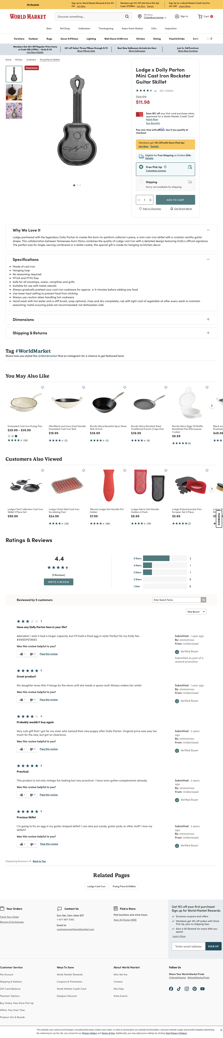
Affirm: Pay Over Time (12, 1010)
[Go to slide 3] (80, 185)
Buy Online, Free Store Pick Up (17, 1003)
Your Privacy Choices (176, 1033)
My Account (6, 974)
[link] (205, 16)
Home (8, 59)
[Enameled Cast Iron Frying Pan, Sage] (12, 436)
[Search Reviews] (203, 600)
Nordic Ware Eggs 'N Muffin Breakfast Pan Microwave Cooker (187, 429)
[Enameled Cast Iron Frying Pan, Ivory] (9, 436)
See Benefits (153, 123)
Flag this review (49, 653)
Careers (118, 981)
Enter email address (189, 946)
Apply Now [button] (152, 119)
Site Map (119, 988)
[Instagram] (187, 988)
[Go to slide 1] (74, 185)
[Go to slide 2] (77, 185)
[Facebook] (171, 988)
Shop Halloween (137, 50)
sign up (213, 946)
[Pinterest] (195, 988)
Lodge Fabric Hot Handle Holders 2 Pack (145, 510)
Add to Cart (175, 200)
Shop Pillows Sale (86, 50)
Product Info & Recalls (12, 1017)
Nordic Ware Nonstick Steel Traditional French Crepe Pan (147, 427)
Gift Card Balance (10, 988)
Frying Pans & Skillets (50, 59)
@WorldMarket (177, 977)
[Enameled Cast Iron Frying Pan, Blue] (16, 436)
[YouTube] (202, 988)
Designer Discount (67, 996)
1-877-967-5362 (65, 919)
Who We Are (120, 974)
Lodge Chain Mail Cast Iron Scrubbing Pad (64, 510)
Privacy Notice (89, 1033)
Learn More (184, 6)
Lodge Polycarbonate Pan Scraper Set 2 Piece (187, 510)
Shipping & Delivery (11, 981)
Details (150, 6)
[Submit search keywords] (127, 16)
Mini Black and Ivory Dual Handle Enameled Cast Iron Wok (67, 427)
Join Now (81, 6)
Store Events (121, 996)
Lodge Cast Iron (96, 886)
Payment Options (10, 996)
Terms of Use (108, 1033)
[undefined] (200, 39)
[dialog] (111, 1032)
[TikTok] (179, 988)
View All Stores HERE (125, 919)
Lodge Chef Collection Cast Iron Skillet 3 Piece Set (25, 510)
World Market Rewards (70, 974)
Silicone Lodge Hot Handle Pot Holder (107, 510)
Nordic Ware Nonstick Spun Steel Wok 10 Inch (108, 427)
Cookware (31, 59)
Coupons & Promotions (69, 981)
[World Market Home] (28, 16)
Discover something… (71, 16)
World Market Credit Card (71, 988)
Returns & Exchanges (12, 922)
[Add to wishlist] (42, 387)
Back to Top (39, 861)
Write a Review (58, 582)
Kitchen (18, 59)
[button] (19, 39)
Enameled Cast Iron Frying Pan (25, 426)
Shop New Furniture (188, 50)
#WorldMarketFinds (198, 977)
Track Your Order (9, 916)
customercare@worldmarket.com (75, 929)
